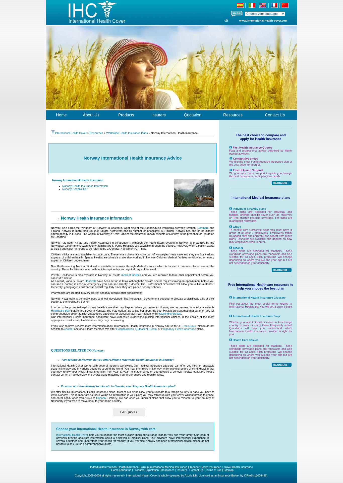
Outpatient (141, 328)
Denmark (203, 227)
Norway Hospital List (74, 188)
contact (68, 328)
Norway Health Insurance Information (85, 185)
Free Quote (189, 325)
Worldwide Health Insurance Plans (127, 132)
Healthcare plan (60, 310)
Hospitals (90, 281)
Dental (153, 328)
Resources (96, 132)
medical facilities (131, 275)
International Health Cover (71, 132)
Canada (101, 397)
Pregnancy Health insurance (179, 328)
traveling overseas (169, 313)
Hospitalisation (125, 328)
